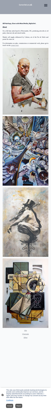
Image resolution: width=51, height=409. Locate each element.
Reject (18, 406)
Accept (9, 406)
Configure (9, 400)
